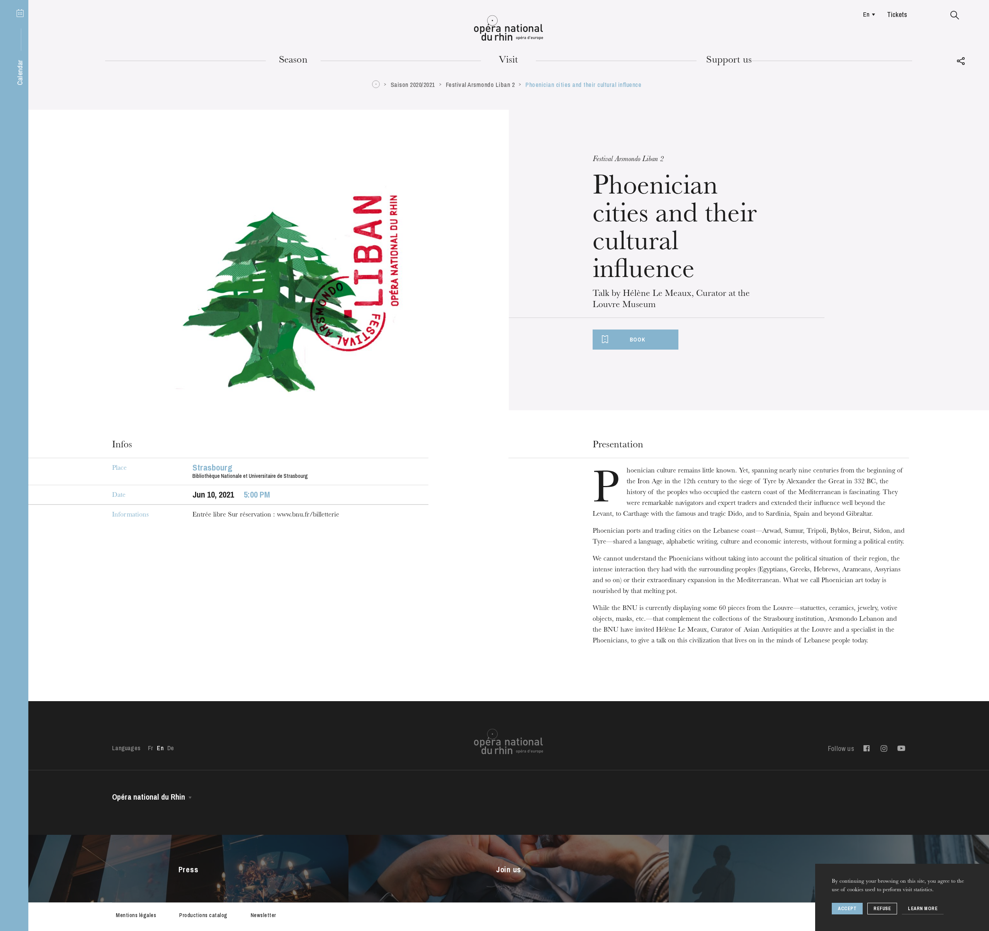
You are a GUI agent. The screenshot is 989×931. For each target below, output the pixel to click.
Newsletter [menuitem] (263, 915)
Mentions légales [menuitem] (136, 915)
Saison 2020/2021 (413, 84)
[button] (955, 15)
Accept (847, 909)
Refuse (882, 909)
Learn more (923, 909)
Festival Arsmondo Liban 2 (480, 84)
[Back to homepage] (508, 28)
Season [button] (293, 61)
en (866, 14)
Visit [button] (508, 61)
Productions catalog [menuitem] (203, 915)
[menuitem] (867, 14)
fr (150, 748)
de (170, 748)
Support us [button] (729, 61)
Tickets (897, 14)
